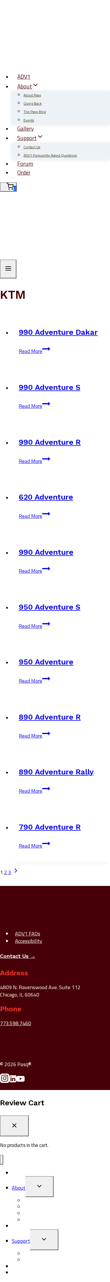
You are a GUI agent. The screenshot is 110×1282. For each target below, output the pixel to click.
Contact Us (31, 147)
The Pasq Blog (34, 111)
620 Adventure (46, 497)
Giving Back (32, 103)
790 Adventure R (50, 827)
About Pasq (32, 95)
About (18, 1188)
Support (21, 1241)
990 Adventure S (49, 387)
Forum (25, 163)
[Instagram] (4, 1080)
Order (24, 172)
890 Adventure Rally (56, 771)
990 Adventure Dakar (58, 332)
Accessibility (28, 941)
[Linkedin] (12, 1080)
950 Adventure (46, 661)
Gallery (25, 128)
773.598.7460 (15, 1023)
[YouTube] (20, 1080)
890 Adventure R (50, 717)
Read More (34, 351)
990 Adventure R (50, 442)
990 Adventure (46, 552)
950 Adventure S (49, 607)
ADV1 (24, 76)
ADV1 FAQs (27, 934)
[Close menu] (1, 1160)
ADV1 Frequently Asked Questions (50, 155)
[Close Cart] (14, 1125)
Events (28, 120)
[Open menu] (8, 269)
